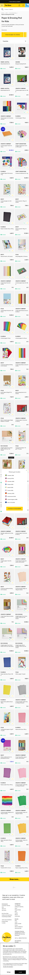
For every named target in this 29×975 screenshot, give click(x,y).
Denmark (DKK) (10, 481)
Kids (7, 13)
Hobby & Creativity (19, 906)
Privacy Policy (5, 921)
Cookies (4, 922)
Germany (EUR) (10, 493)
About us (4, 908)
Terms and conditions (7, 919)
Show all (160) (18, 928)
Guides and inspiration (7, 915)
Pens (16, 908)
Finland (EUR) (10, 484)
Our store (4, 910)
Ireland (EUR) (10, 487)
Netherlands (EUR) (11, 496)
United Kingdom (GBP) (12, 499)
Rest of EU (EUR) (11, 502)
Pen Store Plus (5, 913)
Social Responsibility (6, 916)
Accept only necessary (8, 966)
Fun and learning (12, 13)
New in (16, 914)
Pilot (16, 920)
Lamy (16, 922)
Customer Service (6, 905)
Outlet (16, 913)
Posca (16, 925)
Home (2, 13)
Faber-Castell (18, 923)
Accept (20, 972)
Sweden (17, 942)
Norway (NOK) (10, 478)
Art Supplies (17, 905)
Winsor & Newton (19, 926)
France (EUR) (10, 490)
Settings (8, 972)
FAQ (3, 907)
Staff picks (17, 916)
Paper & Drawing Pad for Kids (7, 14)
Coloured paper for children (12, 34)
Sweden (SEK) (10, 475)
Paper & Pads (18, 909)
